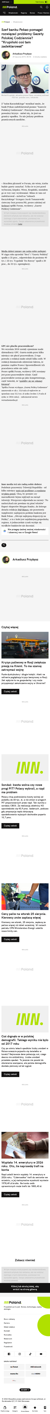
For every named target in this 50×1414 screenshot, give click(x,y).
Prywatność (8, 1347)
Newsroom (8, 1339)
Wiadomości (13, 13)
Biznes (32, 13)
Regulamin (8, 1343)
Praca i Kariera (43, 13)
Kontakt (7, 1331)
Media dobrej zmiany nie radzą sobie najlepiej (23, 251)
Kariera (7, 1323)
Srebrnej (5, 205)
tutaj (20, 224)
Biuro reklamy (9, 1319)
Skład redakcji (9, 1327)
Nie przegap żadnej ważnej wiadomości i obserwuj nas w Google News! (27, 531)
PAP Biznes (23, 509)
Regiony (24, 13)
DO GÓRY (24, 1390)
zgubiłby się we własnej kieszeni (21, 382)
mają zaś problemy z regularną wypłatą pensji (23, 492)
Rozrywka (7, 1335)
